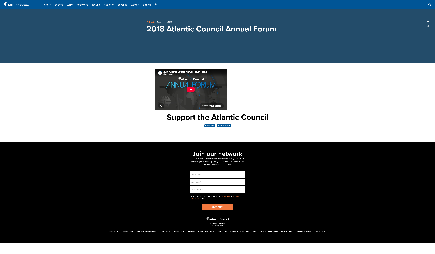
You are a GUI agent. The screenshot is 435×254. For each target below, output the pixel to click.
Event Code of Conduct (304, 231)
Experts (122, 4)
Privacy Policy (225, 196)
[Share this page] (428, 26)
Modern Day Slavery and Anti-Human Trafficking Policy (272, 231)
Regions (109, 4)
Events (59, 4)
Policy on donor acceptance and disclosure (233, 231)
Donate (147, 4)
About (135, 4)
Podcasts (82, 4)
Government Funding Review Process (201, 231)
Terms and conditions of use (147, 231)
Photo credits (321, 231)
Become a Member (224, 126)
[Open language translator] (156, 4)
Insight (46, 4)
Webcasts (151, 22)
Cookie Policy (128, 231)
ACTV (70, 4)
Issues (96, 4)
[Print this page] (428, 21)
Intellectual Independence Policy (172, 231)
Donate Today (209, 126)
